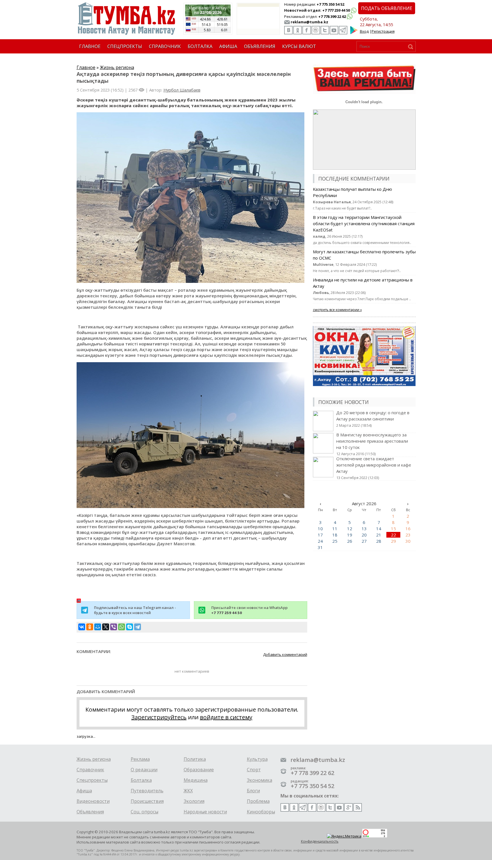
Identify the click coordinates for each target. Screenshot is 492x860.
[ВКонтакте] (81, 626)
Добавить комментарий (285, 654)
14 (378, 528)
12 (349, 528)
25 (334, 541)
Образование (199, 769)
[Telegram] (137, 626)
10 (320, 528)
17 (320, 535)
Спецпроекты (92, 780)
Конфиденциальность (320, 841)
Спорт (254, 769)
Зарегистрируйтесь (158, 717)
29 (393, 541)
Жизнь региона (117, 67)
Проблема (258, 801)
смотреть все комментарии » (337, 309)
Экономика (259, 780)
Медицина (196, 780)
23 (408, 535)
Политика (195, 759)
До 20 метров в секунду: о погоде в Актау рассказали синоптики (372, 419)
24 (320, 541)
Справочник (90, 769)
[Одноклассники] (89, 626)
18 (334, 535)
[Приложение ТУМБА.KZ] (354, 33)
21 (378, 535)
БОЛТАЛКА (200, 46)
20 (364, 535)
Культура (257, 759)
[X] (105, 626)
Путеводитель (147, 791)
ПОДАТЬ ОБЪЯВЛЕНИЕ (386, 8)
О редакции (144, 769)
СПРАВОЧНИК (165, 46)
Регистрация (383, 31)
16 (408, 528)
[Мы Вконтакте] (288, 30)
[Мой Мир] (97, 626)
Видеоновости (93, 801)
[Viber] (113, 626)
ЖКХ (188, 791)
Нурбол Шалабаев (181, 90)
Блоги (253, 791)
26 (349, 541)
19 (349, 535)
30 (408, 541)
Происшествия (147, 801)
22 (393, 535)
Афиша (84, 791)
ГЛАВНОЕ (90, 46)
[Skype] (129, 626)
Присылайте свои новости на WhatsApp (249, 610)
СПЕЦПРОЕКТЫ (124, 46)
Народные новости (205, 812)
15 (393, 528)
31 (320, 547)
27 (364, 541)
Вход (364, 31)
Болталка (141, 780)
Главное (86, 67)
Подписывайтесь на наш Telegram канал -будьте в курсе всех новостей (135, 610)
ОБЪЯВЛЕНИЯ (259, 46)
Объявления (90, 812)
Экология (194, 801)
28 (378, 541)
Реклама (140, 759)
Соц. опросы (144, 812)
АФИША (228, 46)
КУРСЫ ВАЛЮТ (299, 46)
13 (364, 528)
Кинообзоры (261, 812)
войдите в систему (226, 717)
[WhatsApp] (121, 626)
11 (334, 528)
